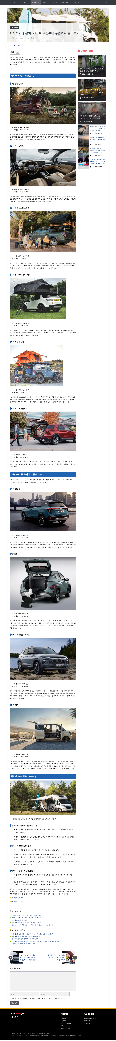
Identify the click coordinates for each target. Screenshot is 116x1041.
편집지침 (63, 1025)
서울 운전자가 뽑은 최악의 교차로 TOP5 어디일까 (97, 139)
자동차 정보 (35, 2)
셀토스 (12, 542)
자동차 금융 (64, 2)
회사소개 (63, 1018)
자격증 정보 (77, 2)
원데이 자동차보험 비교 (18, 898)
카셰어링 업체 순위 (17, 901)
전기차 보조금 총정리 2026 (19, 920)
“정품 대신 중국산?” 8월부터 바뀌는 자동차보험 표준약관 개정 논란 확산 (97, 162)
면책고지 (87, 1021)
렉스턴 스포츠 (14, 263)
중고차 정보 (25, 2)
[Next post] (75, 957)
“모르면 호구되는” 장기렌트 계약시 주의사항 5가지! (26, 915)
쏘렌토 (12, 196)
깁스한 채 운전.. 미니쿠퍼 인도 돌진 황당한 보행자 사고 (27, 922)
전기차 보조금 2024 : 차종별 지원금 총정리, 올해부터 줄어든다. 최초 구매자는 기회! (35, 941)
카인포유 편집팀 (19, 38)
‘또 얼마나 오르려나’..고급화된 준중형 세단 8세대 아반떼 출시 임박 (97, 150)
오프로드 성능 (23, 330)
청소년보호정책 (65, 1028)
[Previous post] (10, 957)
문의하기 (87, 1023)
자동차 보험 (45, 2)
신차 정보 (16, 2)
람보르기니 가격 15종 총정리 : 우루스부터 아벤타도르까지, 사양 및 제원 (32, 925)
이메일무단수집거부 (90, 1018)
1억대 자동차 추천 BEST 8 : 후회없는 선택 (24, 944)
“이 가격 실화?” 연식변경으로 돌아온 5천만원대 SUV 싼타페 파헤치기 (29, 957)
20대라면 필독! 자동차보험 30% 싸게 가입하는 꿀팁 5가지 (28, 917)
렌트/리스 (55, 2)
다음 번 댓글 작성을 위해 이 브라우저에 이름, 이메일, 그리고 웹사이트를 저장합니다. (38, 998)
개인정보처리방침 (66, 1023)
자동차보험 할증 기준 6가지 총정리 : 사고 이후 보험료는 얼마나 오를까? (32, 934)
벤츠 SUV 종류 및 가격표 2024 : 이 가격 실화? (25, 939)
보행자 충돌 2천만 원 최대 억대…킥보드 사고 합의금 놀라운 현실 (97, 128)
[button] (106, 2)
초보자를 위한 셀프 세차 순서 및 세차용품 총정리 (26, 936)
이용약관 (63, 1021)
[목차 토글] (17, 52)
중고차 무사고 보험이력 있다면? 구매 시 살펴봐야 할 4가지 (56, 957)
